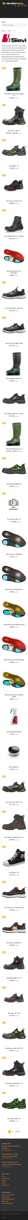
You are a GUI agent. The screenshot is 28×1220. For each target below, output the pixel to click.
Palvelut (4, 1180)
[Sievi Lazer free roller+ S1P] (14, 787)
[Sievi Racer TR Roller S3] (14, 927)
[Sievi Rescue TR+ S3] (14, 115)
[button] (25, 5)
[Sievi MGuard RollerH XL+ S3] (14, 822)
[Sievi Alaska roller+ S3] (14, 504)
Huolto (3, 1183)
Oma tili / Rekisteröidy (8, 1194)
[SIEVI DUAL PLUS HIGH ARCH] (14, 609)
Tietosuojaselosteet (7, 1203)
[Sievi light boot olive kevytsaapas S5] (14, 78)
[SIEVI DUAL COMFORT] (14, 539)
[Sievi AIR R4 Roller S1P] (14, 469)
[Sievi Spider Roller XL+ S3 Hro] (14, 398)
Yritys (3, 1176)
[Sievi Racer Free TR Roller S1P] (14, 892)
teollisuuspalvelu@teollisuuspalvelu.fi (12, 1164)
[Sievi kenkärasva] (14, 751)
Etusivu (3, 31)
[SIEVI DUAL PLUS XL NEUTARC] (14, 256)
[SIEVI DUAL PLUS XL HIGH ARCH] (14, 680)
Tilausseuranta (6, 1197)
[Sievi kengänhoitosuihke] (14, 716)
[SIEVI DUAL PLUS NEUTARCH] (14, 644)
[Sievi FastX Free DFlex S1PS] (14, 328)
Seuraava (17, 1131)
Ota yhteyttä (5, 1185)
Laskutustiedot (6, 1178)
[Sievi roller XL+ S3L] (14, 998)
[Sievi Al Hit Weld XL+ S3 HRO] (14, 221)
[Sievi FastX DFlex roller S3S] (14, 293)
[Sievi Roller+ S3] (14, 150)
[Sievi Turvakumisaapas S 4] (14, 433)
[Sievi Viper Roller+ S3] (14, 1103)
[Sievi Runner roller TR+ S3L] (14, 1033)
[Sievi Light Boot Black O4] (14, 363)
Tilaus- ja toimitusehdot (8, 1199)
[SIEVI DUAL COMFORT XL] (14, 574)
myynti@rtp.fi (5, 1148)
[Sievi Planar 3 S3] (14, 857)
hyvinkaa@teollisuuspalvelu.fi (10, 1156)
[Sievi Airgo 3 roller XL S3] (14, 186)
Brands (9, 31)
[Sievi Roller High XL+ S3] (14, 963)
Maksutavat (5, 1201)
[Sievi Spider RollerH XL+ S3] (14, 1068)
